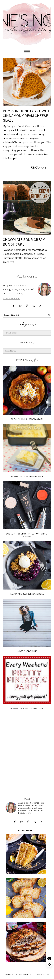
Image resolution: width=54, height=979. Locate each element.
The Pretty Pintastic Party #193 (27, 708)
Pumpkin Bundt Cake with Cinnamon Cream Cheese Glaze (27, 116)
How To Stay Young (27, 651)
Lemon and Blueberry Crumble (27, 593)
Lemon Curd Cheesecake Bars (27, 476)
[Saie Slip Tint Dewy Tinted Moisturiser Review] (27, 505)
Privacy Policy (42, 975)
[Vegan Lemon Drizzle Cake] (26, 898)
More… (29, 813)
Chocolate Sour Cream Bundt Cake (24, 242)
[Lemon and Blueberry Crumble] (27, 565)
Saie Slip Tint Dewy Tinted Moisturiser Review (27, 535)
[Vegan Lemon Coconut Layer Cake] (26, 854)
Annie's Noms (27, 23)
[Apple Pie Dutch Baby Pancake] (27, 390)
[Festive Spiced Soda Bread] (26, 942)
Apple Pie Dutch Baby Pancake (27, 419)
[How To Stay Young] (27, 623)
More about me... (11, 298)
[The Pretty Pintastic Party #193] (27, 680)
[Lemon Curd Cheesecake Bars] (27, 448)
